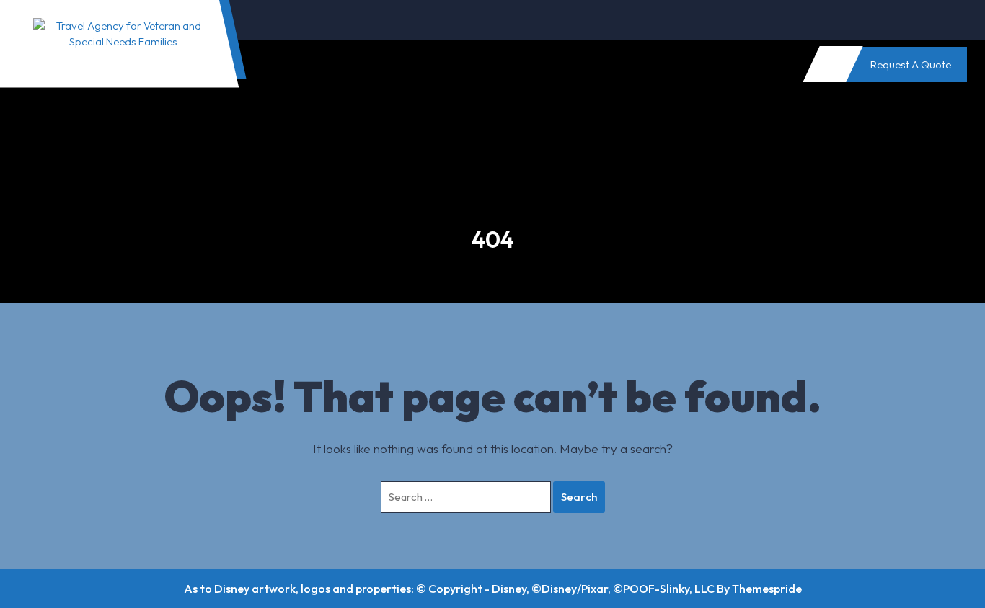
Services (382, 63)
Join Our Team (532, 63)
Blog (450, 63)
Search (579, 497)
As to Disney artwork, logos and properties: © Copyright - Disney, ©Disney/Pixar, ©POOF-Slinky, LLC (449, 588)
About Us (303, 63)
